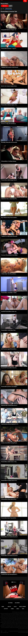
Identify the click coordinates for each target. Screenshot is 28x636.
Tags (23, 608)
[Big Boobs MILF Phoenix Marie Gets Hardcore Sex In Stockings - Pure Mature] (14, 396)
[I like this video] (1, 8)
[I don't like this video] (3, 8)
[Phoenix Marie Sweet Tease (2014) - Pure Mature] (14, 509)
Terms (12, 608)
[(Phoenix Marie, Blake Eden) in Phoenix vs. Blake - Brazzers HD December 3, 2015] (14, 490)
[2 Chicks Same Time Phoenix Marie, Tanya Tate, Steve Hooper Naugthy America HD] (14, 265)
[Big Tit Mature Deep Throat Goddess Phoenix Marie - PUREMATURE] (14, 208)
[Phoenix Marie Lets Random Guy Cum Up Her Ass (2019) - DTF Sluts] (14, 547)
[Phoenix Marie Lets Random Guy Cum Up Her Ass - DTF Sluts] (14, 528)
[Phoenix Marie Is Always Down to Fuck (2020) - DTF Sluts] (14, 471)
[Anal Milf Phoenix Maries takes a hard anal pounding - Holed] (14, 302)
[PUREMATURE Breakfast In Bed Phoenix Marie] (14, 58)
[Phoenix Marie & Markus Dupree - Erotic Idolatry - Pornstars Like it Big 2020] (14, 96)
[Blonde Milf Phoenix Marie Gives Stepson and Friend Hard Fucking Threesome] (14, 359)
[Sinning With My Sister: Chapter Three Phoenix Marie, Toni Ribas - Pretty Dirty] (14, 21)
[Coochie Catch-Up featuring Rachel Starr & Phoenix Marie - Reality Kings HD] (14, 565)
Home (3, 606)
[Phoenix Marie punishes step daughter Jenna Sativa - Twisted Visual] (14, 377)
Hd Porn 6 (10, 602)
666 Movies (17, 602)
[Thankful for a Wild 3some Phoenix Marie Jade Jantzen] (14, 227)
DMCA (18, 608)
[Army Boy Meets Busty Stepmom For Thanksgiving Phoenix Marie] (14, 415)
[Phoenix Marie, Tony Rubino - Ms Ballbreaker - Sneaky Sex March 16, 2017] (14, 284)
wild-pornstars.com (5, 632)
